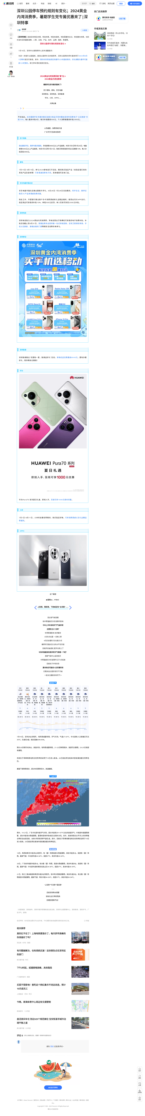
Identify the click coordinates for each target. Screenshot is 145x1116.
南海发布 (20, 1011)
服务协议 (36, 1100)
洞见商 (19, 942)
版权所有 (55, 1109)
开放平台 (49, 1100)
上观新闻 (20, 994)
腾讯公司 (50, 1109)
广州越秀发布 (21, 977)
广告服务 (55, 1100)
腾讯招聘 (62, 1100)
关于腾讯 (19, 1100)
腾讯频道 (82, 1100)
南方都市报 (20, 960)
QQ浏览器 (75, 1100)
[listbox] (53, 978)
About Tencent (28, 1100)
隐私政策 (42, 1100)
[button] (122, 18)
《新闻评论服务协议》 (45, 1035)
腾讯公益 (68, 1100)
